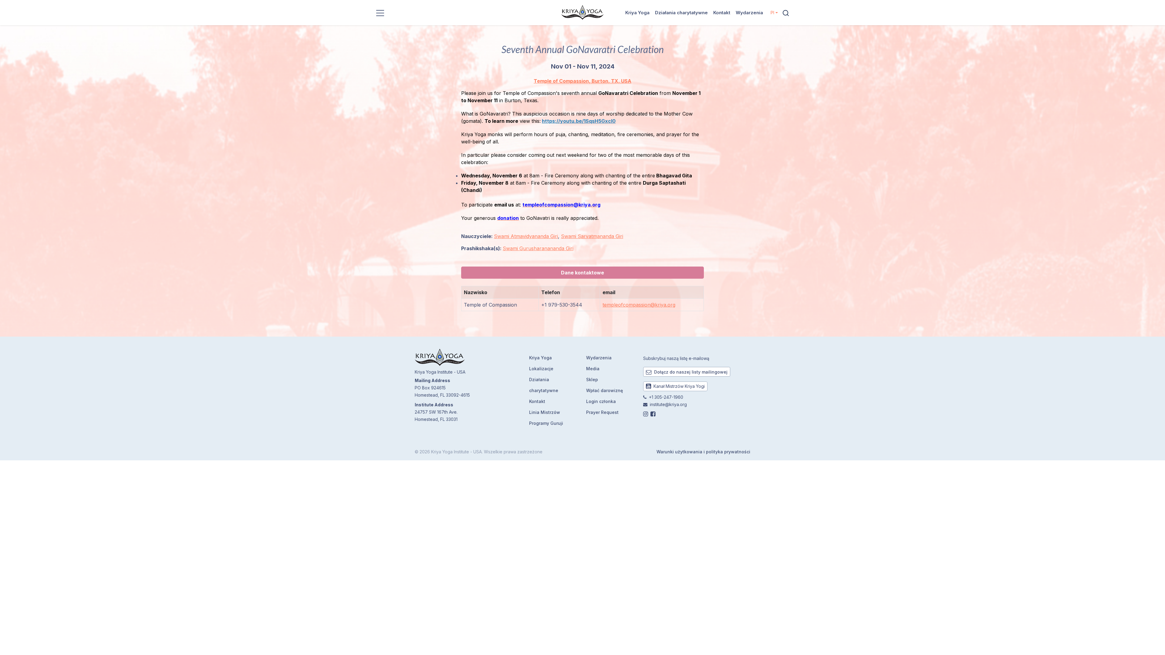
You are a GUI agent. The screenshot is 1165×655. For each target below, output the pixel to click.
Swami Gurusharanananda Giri (538, 248)
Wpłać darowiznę (604, 390)
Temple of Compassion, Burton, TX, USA (582, 81)
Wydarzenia (749, 12)
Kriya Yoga (637, 12)
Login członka (601, 401)
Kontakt (721, 12)
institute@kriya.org (668, 404)
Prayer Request (602, 412)
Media (592, 368)
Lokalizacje (541, 368)
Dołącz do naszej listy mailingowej (690, 372)
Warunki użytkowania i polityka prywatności (703, 451)
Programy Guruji (546, 423)
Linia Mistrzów (544, 412)
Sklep (592, 379)
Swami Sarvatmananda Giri (592, 236)
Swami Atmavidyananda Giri (526, 236)
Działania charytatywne (681, 12)
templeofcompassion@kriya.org (639, 305)
